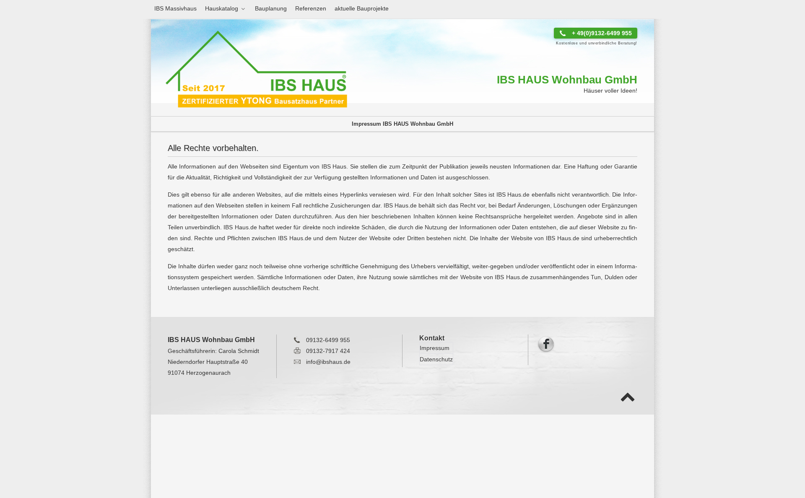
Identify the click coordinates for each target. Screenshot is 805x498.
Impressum (434, 348)
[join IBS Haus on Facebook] (546, 343)
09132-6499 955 (328, 340)
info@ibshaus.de (328, 361)
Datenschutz (436, 359)
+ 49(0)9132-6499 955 (602, 33)
